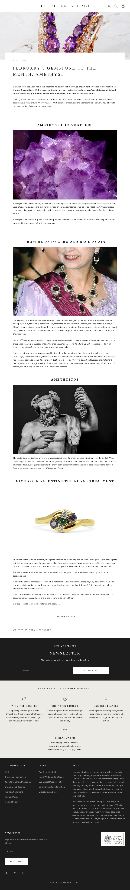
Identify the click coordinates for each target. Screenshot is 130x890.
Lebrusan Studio (87, 93)
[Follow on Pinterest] (23, 872)
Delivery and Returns (15, 787)
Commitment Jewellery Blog (52, 787)
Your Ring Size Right (48, 772)
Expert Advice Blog (48, 791)
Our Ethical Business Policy (51, 781)
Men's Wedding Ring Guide (51, 777)
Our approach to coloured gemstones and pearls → (36, 603)
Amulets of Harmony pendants (92, 572)
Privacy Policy (11, 797)
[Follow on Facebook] (6, 872)
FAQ (7, 772)
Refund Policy (11, 801)
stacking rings (19, 576)
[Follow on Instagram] (14, 872)
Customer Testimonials (15, 777)
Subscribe (91, 670)
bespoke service (35, 588)
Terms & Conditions (14, 791)
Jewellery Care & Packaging (18, 781)
